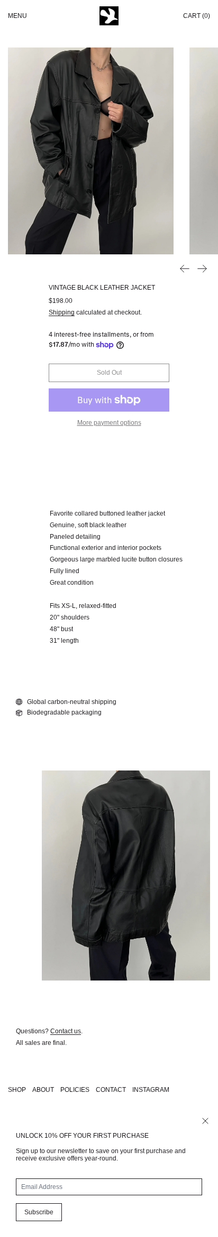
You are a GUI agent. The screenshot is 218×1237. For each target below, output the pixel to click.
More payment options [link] (109, 422)
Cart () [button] (196, 16)
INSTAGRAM (150, 1089)
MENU (17, 16)
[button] (91, 150)
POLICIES (74, 1089)
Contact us (65, 1031)
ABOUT (43, 1089)
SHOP (17, 1089)
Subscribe (38, 1212)
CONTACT (111, 1089)
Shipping (62, 312)
